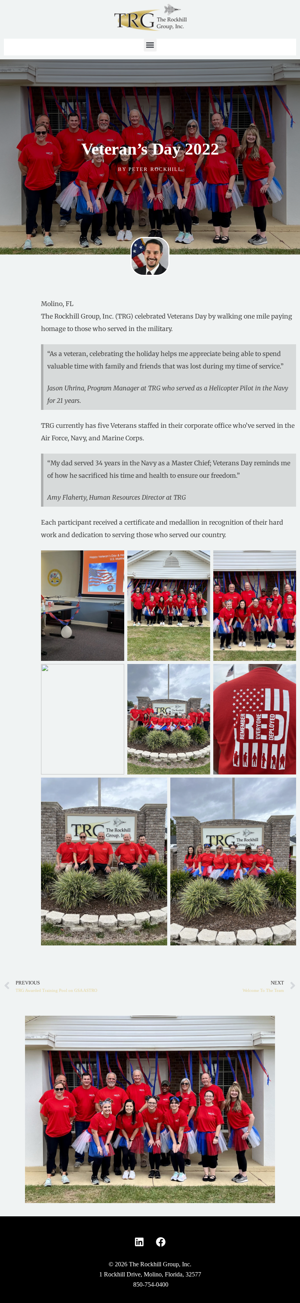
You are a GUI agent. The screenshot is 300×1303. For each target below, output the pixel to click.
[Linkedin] (139, 1241)
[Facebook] (161, 1241)
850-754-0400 (150, 1284)
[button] (150, 45)
